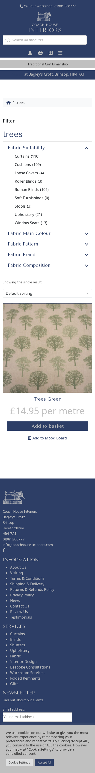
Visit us (17, 74)
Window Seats (31, 222)
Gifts (14, 683)
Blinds (15, 639)
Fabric (15, 656)
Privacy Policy (22, 595)
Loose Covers (29, 172)
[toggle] (86, 147)
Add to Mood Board (50, 438)
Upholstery (28, 214)
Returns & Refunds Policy (32, 589)
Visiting (16, 572)
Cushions (28, 164)
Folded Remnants (25, 678)
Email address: (14, 710)
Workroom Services (27, 672)
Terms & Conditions (27, 578)
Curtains (27, 156)
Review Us (19, 611)
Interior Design (23, 661)
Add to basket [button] (48, 426)
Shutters (17, 644)
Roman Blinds (32, 189)
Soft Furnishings (32, 197)
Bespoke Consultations (30, 667)
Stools (23, 206)
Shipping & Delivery (27, 583)
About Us (18, 567)
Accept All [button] (44, 762)
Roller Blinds (28, 181)
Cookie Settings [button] (19, 762)
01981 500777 (65, 6)
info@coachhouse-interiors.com (28, 545)
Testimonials (21, 617)
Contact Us (19, 606)
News (15, 600)
